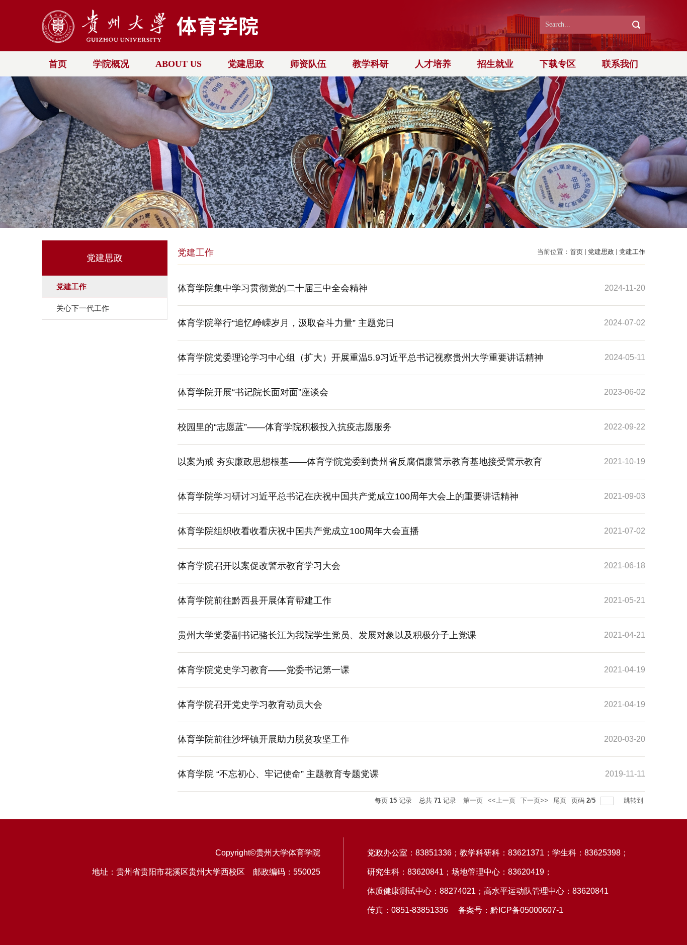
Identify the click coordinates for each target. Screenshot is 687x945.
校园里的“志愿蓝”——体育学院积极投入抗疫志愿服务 (285, 427)
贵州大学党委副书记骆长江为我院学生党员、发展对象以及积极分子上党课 (327, 635)
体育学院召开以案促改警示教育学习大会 (259, 566)
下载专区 (558, 64)
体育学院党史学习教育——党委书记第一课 (264, 670)
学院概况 (111, 64)
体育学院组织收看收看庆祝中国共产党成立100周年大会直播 (298, 531)
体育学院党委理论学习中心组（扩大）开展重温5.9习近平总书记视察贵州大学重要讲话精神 (360, 358)
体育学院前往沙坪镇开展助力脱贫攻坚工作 (264, 739)
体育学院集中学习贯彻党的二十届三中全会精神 (273, 288)
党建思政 (246, 64)
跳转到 (634, 800)
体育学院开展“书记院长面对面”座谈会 (253, 392)
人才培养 (433, 64)
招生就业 (495, 64)
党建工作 (632, 251)
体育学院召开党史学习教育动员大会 (250, 705)
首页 (58, 64)
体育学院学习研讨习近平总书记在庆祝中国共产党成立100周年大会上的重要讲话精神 (348, 496)
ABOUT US (178, 64)
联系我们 (620, 64)
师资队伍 (308, 64)
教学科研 (371, 64)
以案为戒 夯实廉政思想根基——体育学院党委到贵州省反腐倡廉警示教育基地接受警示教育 (360, 462)
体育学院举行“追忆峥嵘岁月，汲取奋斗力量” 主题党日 (286, 323)
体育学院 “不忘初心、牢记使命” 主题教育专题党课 (278, 774)
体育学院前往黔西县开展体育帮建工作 (254, 600)
